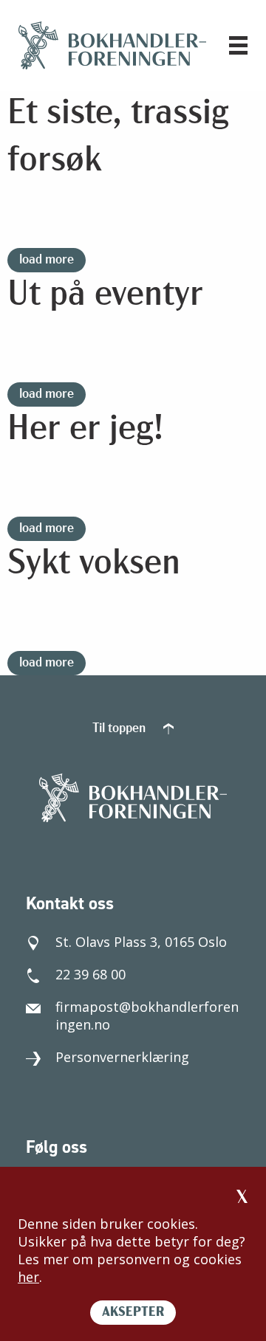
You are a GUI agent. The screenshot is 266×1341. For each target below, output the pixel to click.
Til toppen (120, 729)
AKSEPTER (133, 1313)
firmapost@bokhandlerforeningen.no (147, 1015)
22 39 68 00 (90, 974)
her (28, 1277)
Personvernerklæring (122, 1057)
